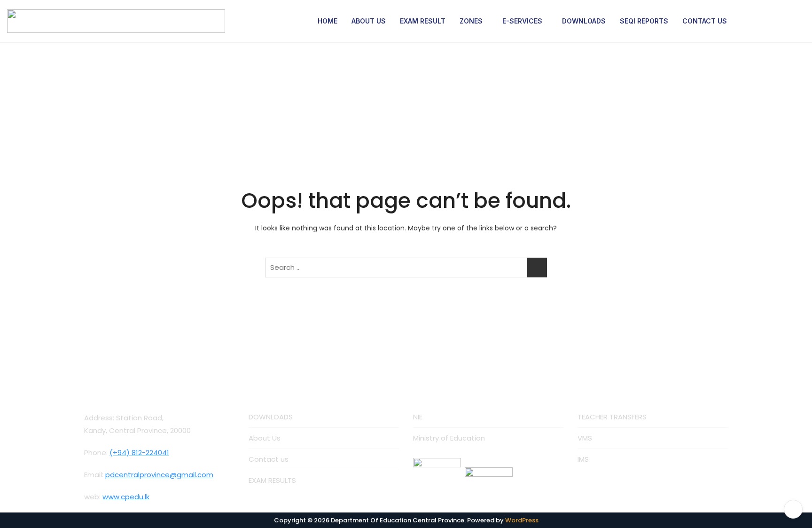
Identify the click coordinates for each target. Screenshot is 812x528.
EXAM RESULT (422, 21)
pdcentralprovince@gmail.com (159, 475)
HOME (327, 21)
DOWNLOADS (584, 21)
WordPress (522, 520)
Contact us (269, 459)
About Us (265, 438)
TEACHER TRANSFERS (612, 417)
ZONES (471, 21)
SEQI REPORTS (644, 21)
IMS (583, 459)
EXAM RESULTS (272, 480)
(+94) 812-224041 (139, 452)
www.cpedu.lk (125, 497)
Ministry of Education (449, 438)
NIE (417, 417)
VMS (585, 438)
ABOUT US (368, 21)
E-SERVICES (522, 21)
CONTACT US (704, 21)
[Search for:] (406, 267)
